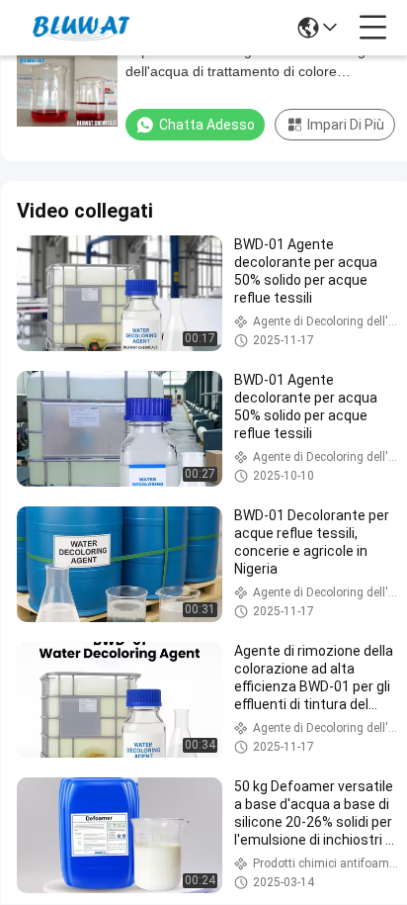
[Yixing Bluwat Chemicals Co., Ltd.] (81, 27)
